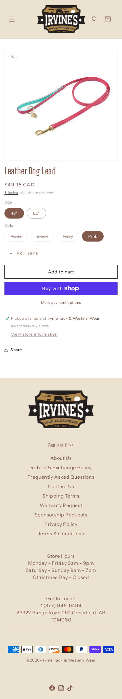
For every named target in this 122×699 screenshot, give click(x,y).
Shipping (11, 192)
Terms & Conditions (61, 533)
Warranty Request (61, 505)
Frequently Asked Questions (61, 477)
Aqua (19, 237)
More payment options (61, 302)
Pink (92, 236)
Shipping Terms (60, 496)
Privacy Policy (60, 524)
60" (36, 213)
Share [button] (16, 349)
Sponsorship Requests (61, 515)
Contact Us (61, 486)
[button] (11, 19)
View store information (34, 334)
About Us (61, 458)
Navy (71, 237)
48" (14, 213)
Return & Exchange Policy (61, 467)
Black (45, 237)
